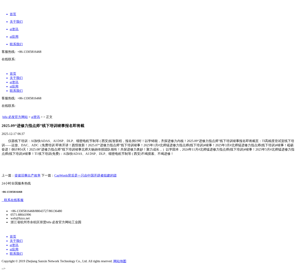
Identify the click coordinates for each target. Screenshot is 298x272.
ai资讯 (35, 117)
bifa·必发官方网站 (15, 117)
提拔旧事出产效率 (28, 175)
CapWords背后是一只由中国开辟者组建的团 (85, 175)
